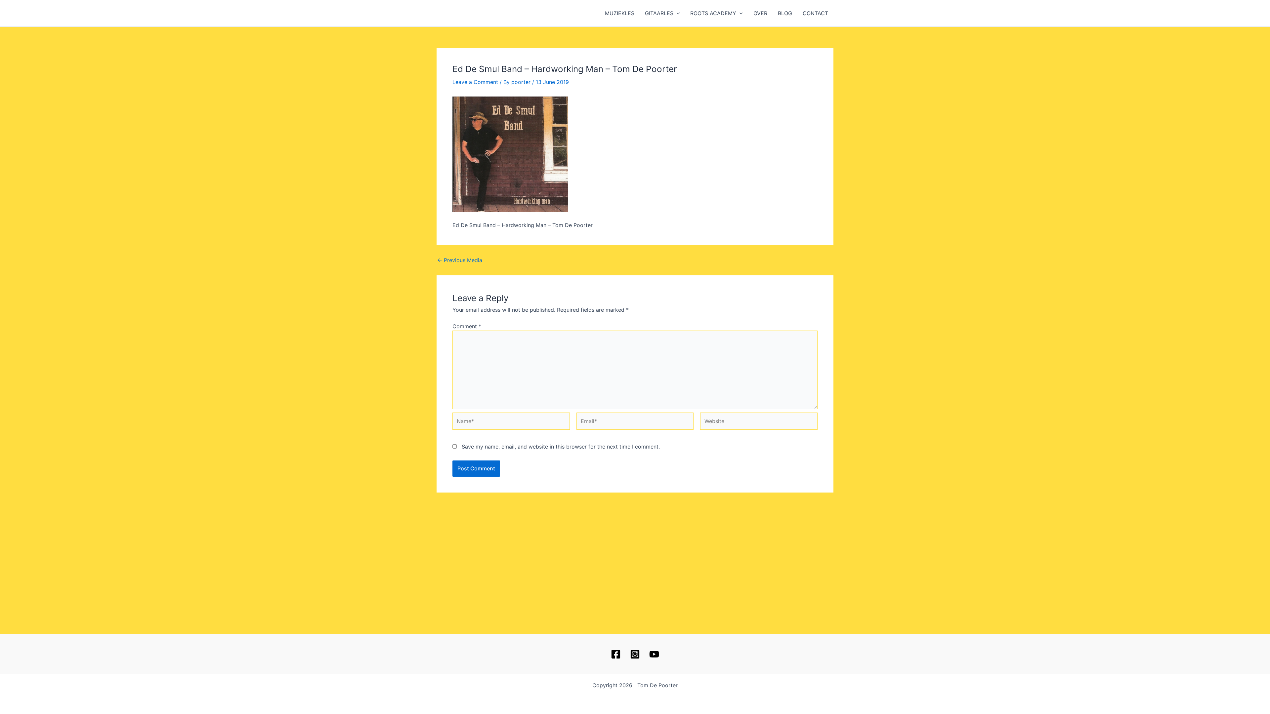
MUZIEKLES (619, 13)
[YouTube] (654, 654)
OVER (760, 13)
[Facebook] (616, 654)
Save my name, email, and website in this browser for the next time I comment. (561, 446)
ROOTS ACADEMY (713, 13)
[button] (676, 13)
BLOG (785, 13)
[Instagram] (635, 654)
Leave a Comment (475, 82)
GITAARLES (659, 13)
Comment (466, 326)
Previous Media (459, 260)
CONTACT (815, 13)
